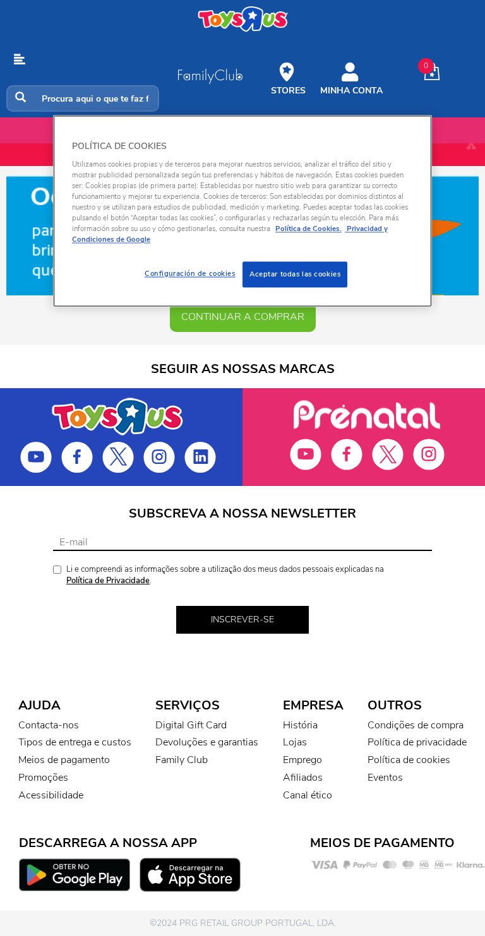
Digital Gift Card (191, 725)
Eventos (385, 778)
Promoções (43, 778)
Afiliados (303, 778)
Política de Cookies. (308, 229)
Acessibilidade (50, 795)
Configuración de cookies (190, 273)
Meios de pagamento (64, 760)
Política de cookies (409, 760)
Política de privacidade (417, 742)
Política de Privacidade (108, 580)
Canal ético (307, 795)
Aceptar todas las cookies (294, 274)
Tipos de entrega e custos (74, 742)
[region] (242, 211)
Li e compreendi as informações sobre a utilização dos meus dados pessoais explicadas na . (225, 575)
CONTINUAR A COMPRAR (242, 317)
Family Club (181, 760)
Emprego (302, 760)
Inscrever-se (242, 619)
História (300, 725)
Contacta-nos (48, 725)
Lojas (295, 742)
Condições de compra (416, 725)
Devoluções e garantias (206, 742)
